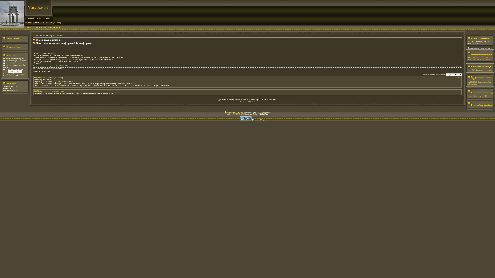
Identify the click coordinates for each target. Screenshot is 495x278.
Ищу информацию (56, 36)
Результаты (7, 74)
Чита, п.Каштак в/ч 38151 (477, 96)
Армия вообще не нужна (15, 69)
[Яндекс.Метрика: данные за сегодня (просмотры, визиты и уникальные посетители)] (259, 120)
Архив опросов (19, 74)
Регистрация (50, 23)
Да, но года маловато (14, 63)
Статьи (44, 36)
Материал (58, 78)
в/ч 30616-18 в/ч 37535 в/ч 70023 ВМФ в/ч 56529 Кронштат (479, 58)
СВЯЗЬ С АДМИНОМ (235, 114)
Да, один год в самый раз (16, 61)
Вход (59, 23)
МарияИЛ (58, 66)
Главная (36, 36)
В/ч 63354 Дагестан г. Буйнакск (479, 70)
